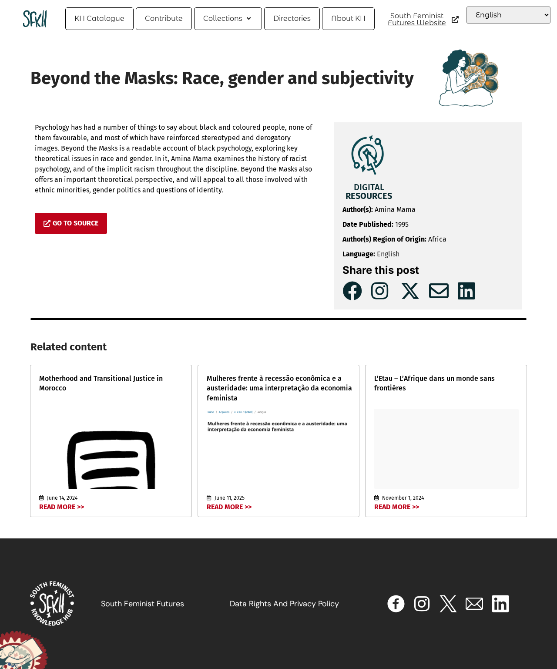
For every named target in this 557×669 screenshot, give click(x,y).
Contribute (164, 18)
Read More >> (61, 507)
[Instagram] (422, 603)
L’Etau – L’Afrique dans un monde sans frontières (434, 383)
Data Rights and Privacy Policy (284, 603)
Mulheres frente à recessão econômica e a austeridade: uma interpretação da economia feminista (279, 388)
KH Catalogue (99, 18)
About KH (348, 18)
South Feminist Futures (142, 603)
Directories (292, 18)
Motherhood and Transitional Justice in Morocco (101, 383)
